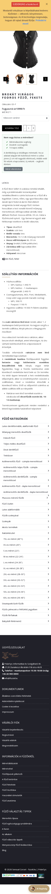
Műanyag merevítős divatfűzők (16, 432)
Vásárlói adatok (9, 740)
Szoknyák (6, 521)
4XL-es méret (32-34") (14, 586)
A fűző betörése (9, 779)
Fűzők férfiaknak (9, 615)
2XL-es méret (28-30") (14, 574)
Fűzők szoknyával (10, 515)
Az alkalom (7, 834)
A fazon (5, 828)
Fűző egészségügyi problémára (17, 823)
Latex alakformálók (11, 509)
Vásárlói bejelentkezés (12, 729)
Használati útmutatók (12, 795)
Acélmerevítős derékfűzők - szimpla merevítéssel (20, 478)
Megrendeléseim (10, 745)
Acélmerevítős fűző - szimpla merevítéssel (22, 461)
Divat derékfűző (10, 449)
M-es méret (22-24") (13, 556)
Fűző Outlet (7, 503)
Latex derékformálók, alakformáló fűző (20, 426)
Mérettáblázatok (10, 763)
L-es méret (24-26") (12, 562)
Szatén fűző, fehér (10, 258)
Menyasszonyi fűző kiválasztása (17, 844)
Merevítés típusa (10, 818)
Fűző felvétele (9, 784)
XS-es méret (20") (11, 544)
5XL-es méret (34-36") (14, 591)
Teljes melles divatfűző (14, 443)
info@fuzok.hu (11, 678)
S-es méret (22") (11, 550)
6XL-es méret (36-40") (14, 597)
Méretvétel (7, 768)
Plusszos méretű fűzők (13, 497)
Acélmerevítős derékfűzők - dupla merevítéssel (25, 492)
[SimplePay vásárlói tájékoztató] (19, 875)
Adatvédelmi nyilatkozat (13, 701)
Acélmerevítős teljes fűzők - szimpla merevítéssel (20, 469)
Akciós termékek (9, 527)
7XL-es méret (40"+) (13, 539)
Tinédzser (8, 455)
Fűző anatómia (9, 800)
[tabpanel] (25, 221)
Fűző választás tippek (12, 839)
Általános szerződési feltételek (16, 695)
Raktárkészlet (8, 533)
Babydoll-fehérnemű (11, 621)
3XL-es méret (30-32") (14, 580)
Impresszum (8, 711)
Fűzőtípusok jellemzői (12, 774)
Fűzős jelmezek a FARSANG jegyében (19, 609)
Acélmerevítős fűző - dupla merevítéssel (21, 486)
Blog (4, 850)
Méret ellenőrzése (13, 169)
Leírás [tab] (5, 183)
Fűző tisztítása (9, 790)
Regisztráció (8, 735)
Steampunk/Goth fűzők (13, 603)
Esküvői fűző (9, 437)
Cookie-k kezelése (10, 706)
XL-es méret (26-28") (13, 568)
